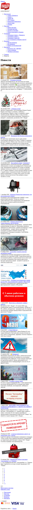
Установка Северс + (13, 36)
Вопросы (6, 41)
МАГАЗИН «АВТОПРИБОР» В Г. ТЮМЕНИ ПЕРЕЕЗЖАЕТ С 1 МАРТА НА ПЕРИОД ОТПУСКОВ (16, 407)
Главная (6, 54)
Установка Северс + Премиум (16, 35)
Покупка (6, 26)
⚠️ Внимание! (14, 354)
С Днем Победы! (13, 330)
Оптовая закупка (12, 29)
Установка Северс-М (13, 38)
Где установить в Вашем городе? (16, 39)
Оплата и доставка (12, 30)
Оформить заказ (5, 489)
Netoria (14, 508)
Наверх (3, 1)
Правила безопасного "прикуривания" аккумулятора (12, 222)
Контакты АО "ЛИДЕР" (14, 48)
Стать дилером (11, 50)
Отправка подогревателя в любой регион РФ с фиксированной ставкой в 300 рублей (15, 281)
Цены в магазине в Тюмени (15, 32)
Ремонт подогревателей (14, 45)
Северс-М (10, 18)
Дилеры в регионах (13, 51)
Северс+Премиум (12, 15)
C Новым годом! (16, 108)
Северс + (10, 17)
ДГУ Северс (10, 20)
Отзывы (9, 24)
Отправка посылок (15, 80)
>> (5, 483)
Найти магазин (11, 27)
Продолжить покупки (7, 488)
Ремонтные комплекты (14, 21)
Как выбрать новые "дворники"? (20, 163)
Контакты (7, 47)
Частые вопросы (12, 42)
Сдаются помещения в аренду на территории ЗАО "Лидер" (15, 434)
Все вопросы (11, 44)
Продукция (7, 14)
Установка (7, 33)
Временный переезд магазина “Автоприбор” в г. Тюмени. (14, 460)
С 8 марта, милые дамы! (16, 381)
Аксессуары (10, 23)
